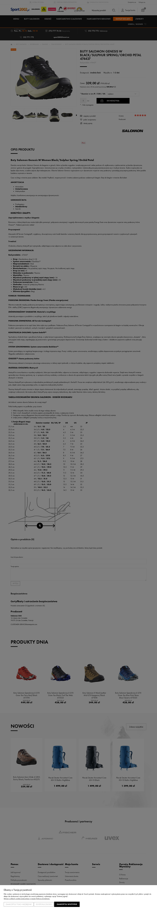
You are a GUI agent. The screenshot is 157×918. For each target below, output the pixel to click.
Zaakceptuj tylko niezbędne (19, 904)
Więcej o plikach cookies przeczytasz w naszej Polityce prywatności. (27, 899)
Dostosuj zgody (44, 904)
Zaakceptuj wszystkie (67, 904)
